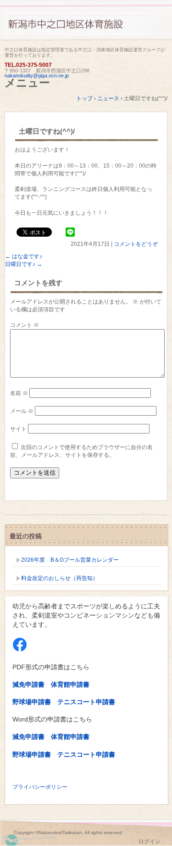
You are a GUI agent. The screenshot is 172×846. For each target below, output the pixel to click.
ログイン (150, 841)
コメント (24, 325)
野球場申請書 (31, 701)
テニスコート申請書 (86, 701)
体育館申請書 (70, 684)
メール (21, 411)
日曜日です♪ (23, 264)
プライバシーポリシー (39, 787)
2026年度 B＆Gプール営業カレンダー (70, 560)
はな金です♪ (23, 256)
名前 (19, 393)
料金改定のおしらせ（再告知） (59, 578)
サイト (18, 429)
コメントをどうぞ (136, 244)
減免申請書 (28, 684)
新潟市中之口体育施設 (86, 28)
